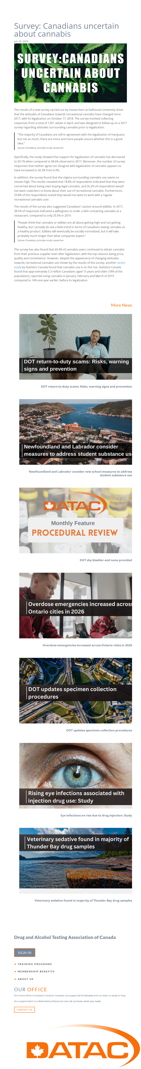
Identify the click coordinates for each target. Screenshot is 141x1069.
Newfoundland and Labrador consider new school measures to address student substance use (80, 473)
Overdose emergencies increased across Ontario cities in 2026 (87, 645)
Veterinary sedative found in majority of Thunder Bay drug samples (83, 900)
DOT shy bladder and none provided (106, 560)
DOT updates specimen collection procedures (99, 730)
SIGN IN (24, 952)
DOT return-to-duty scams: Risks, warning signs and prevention (86, 386)
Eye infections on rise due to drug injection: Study (96, 815)
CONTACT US (24, 1009)
